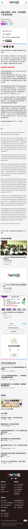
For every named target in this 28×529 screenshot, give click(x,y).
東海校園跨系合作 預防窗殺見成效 (11, 439)
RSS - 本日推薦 (5, 516)
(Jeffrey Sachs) (15, 71)
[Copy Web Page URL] (13, 47)
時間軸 (2, 489)
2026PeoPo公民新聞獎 (7, 409)
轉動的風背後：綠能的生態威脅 (10, 424)
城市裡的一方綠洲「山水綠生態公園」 (12, 417)
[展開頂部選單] (25, 2)
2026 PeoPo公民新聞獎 (7, 503)
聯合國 (18, 37)
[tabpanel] (14, 328)
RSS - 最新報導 (5, 513)
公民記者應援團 (18, 489)
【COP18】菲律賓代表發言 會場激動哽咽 (14, 285)
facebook (12, 478)
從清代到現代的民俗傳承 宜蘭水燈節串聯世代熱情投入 (13, 454)
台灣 (6, 37)
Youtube (16, 478)
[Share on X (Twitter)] (7, 47)
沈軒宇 (5, 314)
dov (4, 456)
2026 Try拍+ (4, 500)
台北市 (10, 31)
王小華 (4, 419)
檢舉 (11, 23)
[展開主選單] (2, 2)
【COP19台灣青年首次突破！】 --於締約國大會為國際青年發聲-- (13, 376)
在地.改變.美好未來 (18, 505)
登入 (18, 328)
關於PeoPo (3, 485)
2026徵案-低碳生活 (19, 500)
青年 (9, 37)
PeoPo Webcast (18, 487)
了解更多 (14, 355)
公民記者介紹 (17, 491)
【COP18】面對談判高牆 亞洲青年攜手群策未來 (14, 258)
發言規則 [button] (24, 323)
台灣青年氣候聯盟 (7, 260)
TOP (25, 520)
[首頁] (14, 2)
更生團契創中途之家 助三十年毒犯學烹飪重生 (14, 446)
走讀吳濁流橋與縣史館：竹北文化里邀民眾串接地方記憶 (14, 431)
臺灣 (6, 31)
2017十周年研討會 (18, 503)
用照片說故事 (4, 507)
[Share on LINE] (10, 47)
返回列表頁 (14, 331)
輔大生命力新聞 (6, 448)
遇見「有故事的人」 (19, 507)
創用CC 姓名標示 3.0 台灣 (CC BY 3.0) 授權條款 (8, 41)
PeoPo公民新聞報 (18, 485)
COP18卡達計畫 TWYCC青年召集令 (13, 312)
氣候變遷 (13, 37)
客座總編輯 (17, 494)
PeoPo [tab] (11, 323)
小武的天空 (5, 440)
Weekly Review (5, 491)
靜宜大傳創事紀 (6, 425)
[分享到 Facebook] (4, 47)
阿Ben (4, 433)
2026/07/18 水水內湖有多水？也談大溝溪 (13, 461)
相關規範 (3, 487)
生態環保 (8, 34)
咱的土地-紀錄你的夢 (6, 505)
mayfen (5, 463)
